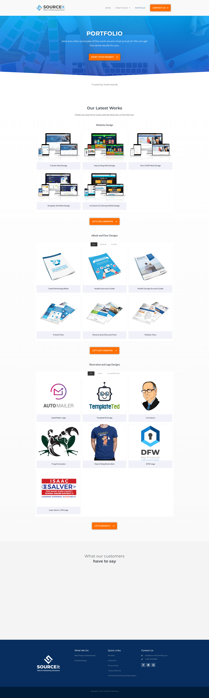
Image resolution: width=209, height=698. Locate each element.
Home (108, 8)
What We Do (122, 8)
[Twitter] (148, 665)
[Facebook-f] (143, 665)
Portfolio (140, 8)
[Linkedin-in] (153, 665)
